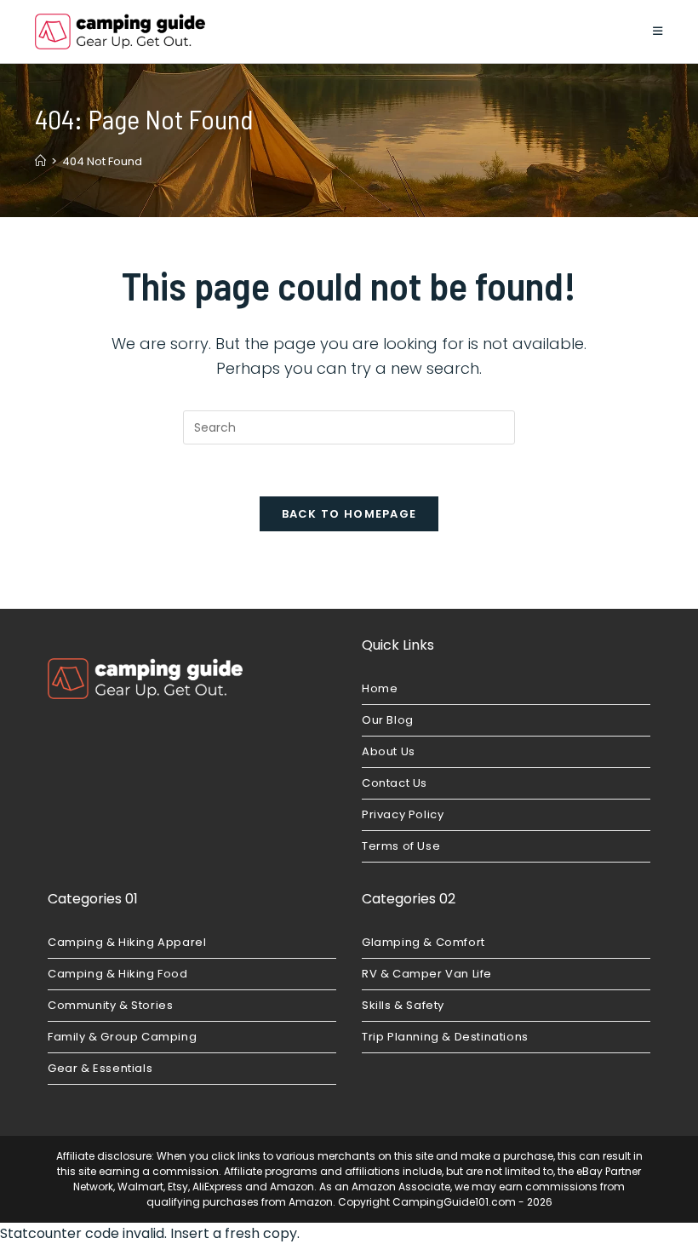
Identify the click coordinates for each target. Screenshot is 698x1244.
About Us (388, 751)
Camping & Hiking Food (118, 974)
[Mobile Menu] (658, 31)
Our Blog (388, 720)
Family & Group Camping (122, 1037)
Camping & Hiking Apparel (127, 942)
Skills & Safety (403, 1005)
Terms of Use (401, 846)
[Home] (40, 161)
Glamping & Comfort (423, 942)
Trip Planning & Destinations (445, 1037)
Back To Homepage (349, 514)
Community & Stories (110, 1005)
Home (380, 688)
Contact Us (394, 783)
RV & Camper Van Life (427, 974)
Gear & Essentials (100, 1068)
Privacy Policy (402, 814)
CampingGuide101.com (454, 1202)
